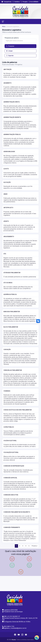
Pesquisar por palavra (12, 38)
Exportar (11, 55)
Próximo (34, 546)
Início (3, 26)
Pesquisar (11, 46)
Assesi (14, 639)
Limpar (10, 51)
